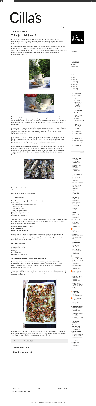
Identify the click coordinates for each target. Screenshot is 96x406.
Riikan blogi (76, 283)
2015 (74, 82)
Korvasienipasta (76, 216)
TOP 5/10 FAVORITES (75, 160)
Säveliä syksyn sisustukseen (78, 109)
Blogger (62, 402)
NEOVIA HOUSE (76, 256)
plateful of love (77, 276)
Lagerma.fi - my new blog (76, 278)
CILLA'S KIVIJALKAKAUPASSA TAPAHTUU (41, 27)
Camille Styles (76, 173)
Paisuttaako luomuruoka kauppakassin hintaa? (78, 126)
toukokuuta (77, 136)
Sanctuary (75, 291)
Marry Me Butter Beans (77, 251)
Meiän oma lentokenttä (75, 244)
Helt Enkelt (75, 197)
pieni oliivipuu (76, 271)
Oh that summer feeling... (77, 308)
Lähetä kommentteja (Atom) (22, 391)
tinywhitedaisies (77, 313)
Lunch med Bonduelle (75, 168)
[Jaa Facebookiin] (31, 341)
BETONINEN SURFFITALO (75, 192)
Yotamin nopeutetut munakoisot (75, 301)
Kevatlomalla (75, 272)
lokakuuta (77, 95)
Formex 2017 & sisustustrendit (76, 224)
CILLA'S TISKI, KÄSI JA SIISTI (60, 27)
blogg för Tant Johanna (76, 165)
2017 (74, 77)
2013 (74, 86)
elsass (74, 191)
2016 (74, 79)
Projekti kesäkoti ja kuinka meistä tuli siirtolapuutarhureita (77, 336)
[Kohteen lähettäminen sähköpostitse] (26, 341)
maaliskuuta (77, 140)
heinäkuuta (77, 131)
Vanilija (74, 325)
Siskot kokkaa (76, 298)
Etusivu (39, 388)
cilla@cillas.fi (74, 66)
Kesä (73, 230)
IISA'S (74, 212)
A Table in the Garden (76, 293)
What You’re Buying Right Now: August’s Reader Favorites (77, 176)
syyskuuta (77, 98)
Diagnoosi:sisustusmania (77, 183)
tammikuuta (77, 145)
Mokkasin (75, 234)
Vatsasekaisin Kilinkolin (76, 332)
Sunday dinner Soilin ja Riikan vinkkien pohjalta (78, 105)
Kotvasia (75, 229)
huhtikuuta (77, 138)
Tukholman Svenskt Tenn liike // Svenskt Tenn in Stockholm (77, 259)
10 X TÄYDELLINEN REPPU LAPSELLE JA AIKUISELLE (77, 286)
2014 (74, 84)
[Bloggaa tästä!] (28, 341)
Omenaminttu (76, 266)
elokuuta (76, 100)
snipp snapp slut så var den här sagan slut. (77, 237)
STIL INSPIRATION (77, 306)
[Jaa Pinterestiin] (32, 341)
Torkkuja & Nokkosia (75, 321)
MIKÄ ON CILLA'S (24, 27)
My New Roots (76, 249)
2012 (74, 89)
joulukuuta (77, 91)
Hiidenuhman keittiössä (76, 203)
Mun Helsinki (76, 242)
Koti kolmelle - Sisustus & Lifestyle (76, 221)
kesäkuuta (77, 134)
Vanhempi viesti (62, 388)
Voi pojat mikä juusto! (78, 115)
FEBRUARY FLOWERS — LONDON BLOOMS (77, 316)
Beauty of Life (76, 158)
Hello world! (75, 199)
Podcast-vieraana (77, 344)
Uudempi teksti (16, 388)
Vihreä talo (75, 342)
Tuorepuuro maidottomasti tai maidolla (77, 206)
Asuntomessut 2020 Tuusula (76, 326)
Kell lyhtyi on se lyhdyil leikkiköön (77, 185)
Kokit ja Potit (76, 214)
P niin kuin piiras (78, 113)
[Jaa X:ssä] (29, 341)
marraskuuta (78, 93)
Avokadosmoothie (77, 267)
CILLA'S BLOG (14, 27)
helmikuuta (77, 143)
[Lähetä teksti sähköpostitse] (24, 340)
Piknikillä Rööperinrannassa (79, 120)
